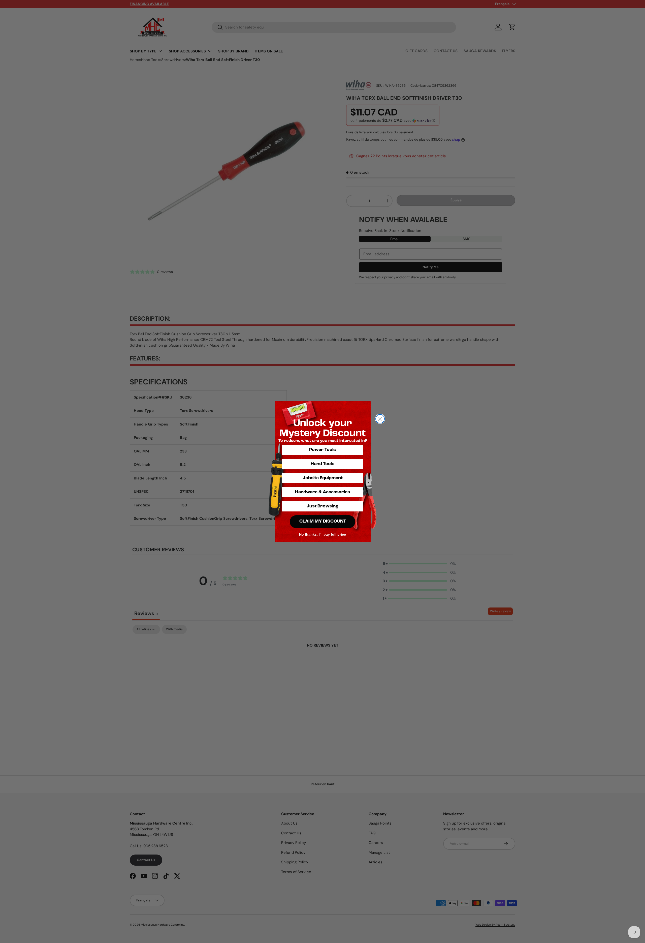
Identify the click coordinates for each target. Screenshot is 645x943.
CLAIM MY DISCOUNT (322, 521)
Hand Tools (322, 464)
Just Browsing (322, 506)
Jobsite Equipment (323, 478)
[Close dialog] (380, 418)
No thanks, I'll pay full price (322, 534)
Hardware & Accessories (322, 492)
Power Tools (322, 450)
